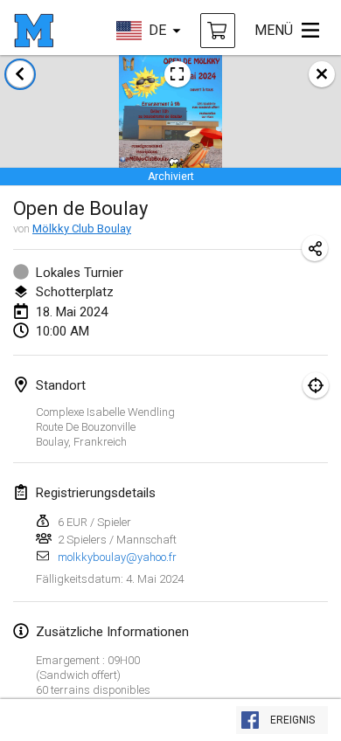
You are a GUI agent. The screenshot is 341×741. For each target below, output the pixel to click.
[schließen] (322, 74)
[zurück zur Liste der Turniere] (20, 74)
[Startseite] (33, 30)
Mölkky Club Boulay (81, 228)
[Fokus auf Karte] (316, 385)
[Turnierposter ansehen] (177, 74)
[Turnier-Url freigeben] (315, 248)
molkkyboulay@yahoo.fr (117, 557)
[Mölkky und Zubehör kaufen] (217, 30)
